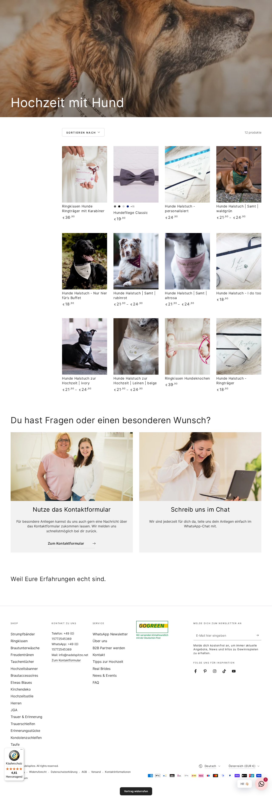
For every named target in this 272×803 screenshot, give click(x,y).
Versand (96, 771)
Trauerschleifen (23, 724)
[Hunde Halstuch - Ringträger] (238, 346)
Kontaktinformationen (118, 771)
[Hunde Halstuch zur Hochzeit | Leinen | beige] (136, 346)
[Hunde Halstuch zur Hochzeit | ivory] (84, 346)
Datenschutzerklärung (64, 771)
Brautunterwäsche (25, 648)
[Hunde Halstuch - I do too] (238, 261)
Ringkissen (19, 641)
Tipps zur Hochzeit (108, 661)
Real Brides (101, 668)
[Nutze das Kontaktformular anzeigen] (72, 466)
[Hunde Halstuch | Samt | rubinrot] (136, 261)
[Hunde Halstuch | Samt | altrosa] (187, 261)
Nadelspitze (28, 765)
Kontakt (99, 655)
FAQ (96, 682)
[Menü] (21, 750)
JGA (14, 710)
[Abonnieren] (258, 635)
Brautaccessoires (24, 675)
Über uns (100, 641)
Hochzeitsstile (22, 696)
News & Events (105, 675)
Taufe (15, 744)
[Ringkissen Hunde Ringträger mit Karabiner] (84, 174)
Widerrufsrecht (38, 771)
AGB (84, 771)
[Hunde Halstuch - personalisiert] (187, 174)
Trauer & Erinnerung (26, 717)
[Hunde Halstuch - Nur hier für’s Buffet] (84, 261)
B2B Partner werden (109, 648)
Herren (16, 703)
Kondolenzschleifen (26, 737)
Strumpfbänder (23, 634)
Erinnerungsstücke (25, 730)
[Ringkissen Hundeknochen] (187, 346)
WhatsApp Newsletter (110, 634)
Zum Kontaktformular (66, 660)
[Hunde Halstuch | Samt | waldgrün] (238, 174)
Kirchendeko (21, 689)
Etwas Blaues (21, 682)
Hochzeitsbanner (24, 668)
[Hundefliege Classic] (136, 174)
